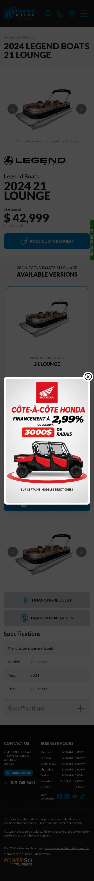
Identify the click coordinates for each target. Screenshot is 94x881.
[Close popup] (88, 377)
